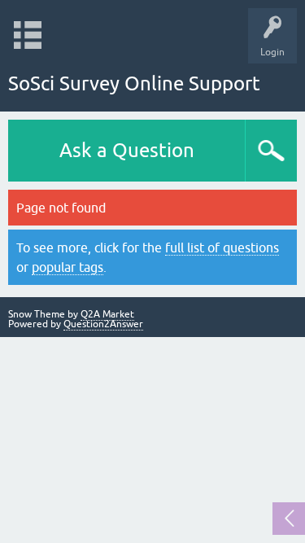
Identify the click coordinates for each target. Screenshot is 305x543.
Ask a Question (126, 150)
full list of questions (222, 247)
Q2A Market (107, 314)
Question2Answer (103, 324)
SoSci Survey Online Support (134, 83)
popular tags (67, 267)
